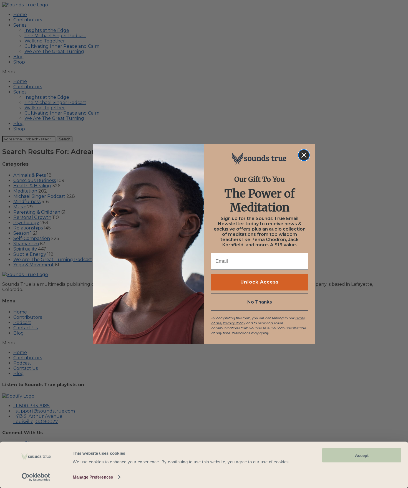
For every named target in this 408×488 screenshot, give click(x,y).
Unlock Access (259, 282)
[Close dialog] (303, 155)
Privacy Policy (234, 323)
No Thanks (259, 302)
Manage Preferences (93, 477)
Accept (362, 455)
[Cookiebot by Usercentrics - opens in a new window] (36, 477)
